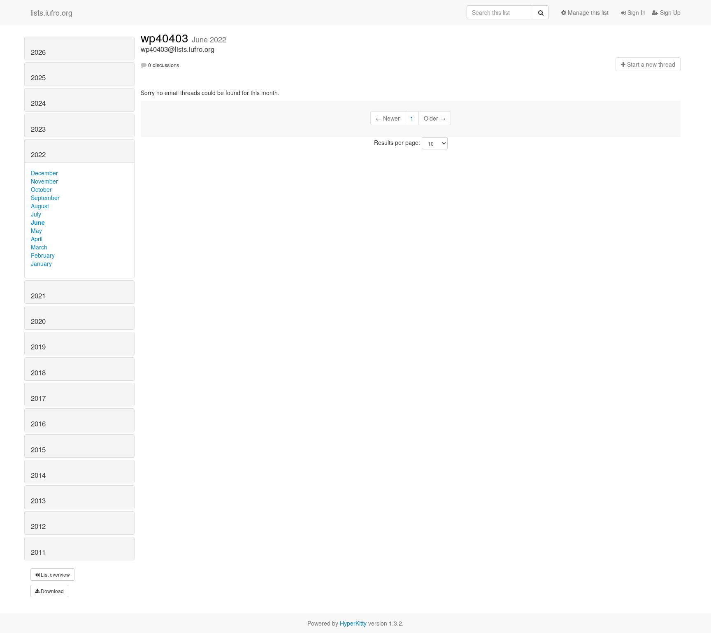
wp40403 (166, 37)
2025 (38, 77)
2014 (38, 475)
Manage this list (587, 12)
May (36, 230)
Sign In (636, 12)
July (36, 214)
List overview (55, 574)
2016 (38, 423)
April (36, 239)
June (38, 222)
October (41, 189)
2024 (38, 103)
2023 (38, 129)
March (39, 247)
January (41, 263)
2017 (38, 398)
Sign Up (669, 12)
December (44, 173)
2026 (38, 52)
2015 (38, 449)
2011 (38, 552)
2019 (38, 346)
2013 (38, 500)
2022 (38, 154)
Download (52, 590)
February (43, 255)
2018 (38, 372)
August (40, 206)
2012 (38, 526)
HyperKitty (353, 623)
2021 (38, 295)
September (45, 197)
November (44, 181)
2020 (38, 321)
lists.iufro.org (51, 12)
